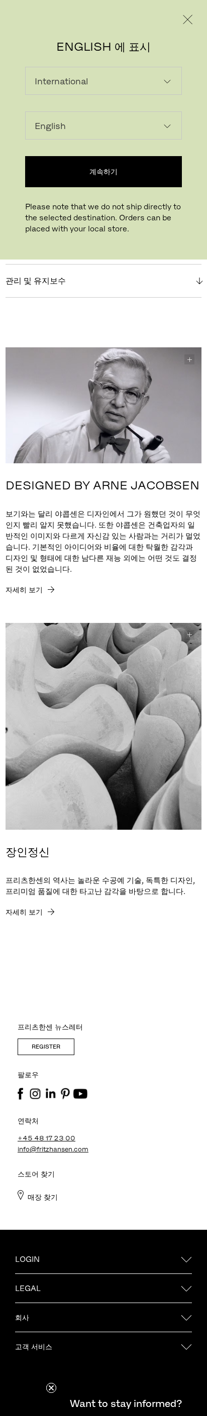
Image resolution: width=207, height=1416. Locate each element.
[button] (125, 1403)
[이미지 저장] (189, 359)
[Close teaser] (51, 1388)
